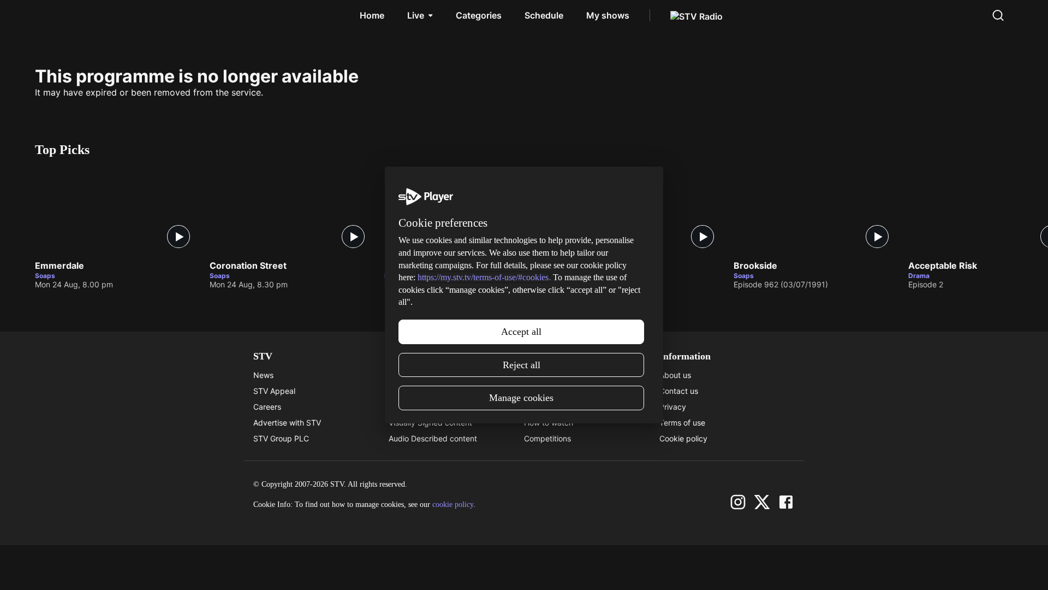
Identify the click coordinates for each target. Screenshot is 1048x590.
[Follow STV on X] (762, 502)
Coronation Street (248, 266)
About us (675, 375)
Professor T (409, 266)
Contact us (678, 391)
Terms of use (682, 422)
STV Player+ (546, 375)
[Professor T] (466, 210)
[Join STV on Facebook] (786, 502)
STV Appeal (274, 391)
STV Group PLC (281, 438)
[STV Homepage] (61, 15)
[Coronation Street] (291, 210)
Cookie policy (683, 438)
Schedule (544, 15)
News (263, 375)
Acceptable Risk (942, 266)
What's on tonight (555, 391)
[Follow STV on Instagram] (738, 502)
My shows (607, 15)
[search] (998, 15)
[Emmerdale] (117, 210)
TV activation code (422, 406)
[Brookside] (815, 210)
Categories (479, 15)
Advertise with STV (287, 422)
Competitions (547, 438)
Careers (267, 406)
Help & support (415, 391)
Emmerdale (59, 266)
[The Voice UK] (641, 210)
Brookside (755, 266)
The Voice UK (588, 266)
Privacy (672, 406)
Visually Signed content (430, 422)
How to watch (548, 422)
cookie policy (452, 504)
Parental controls (419, 375)
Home (372, 15)
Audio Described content (433, 438)
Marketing (542, 406)
